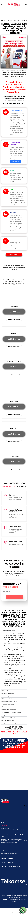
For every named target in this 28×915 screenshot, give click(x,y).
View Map (2, 843)
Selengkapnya (15, 161)
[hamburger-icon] (25, 806)
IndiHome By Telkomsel (12, 912)
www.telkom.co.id (4, 825)
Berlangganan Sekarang (14, 319)
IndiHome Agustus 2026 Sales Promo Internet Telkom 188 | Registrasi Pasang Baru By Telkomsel (14, 28)
